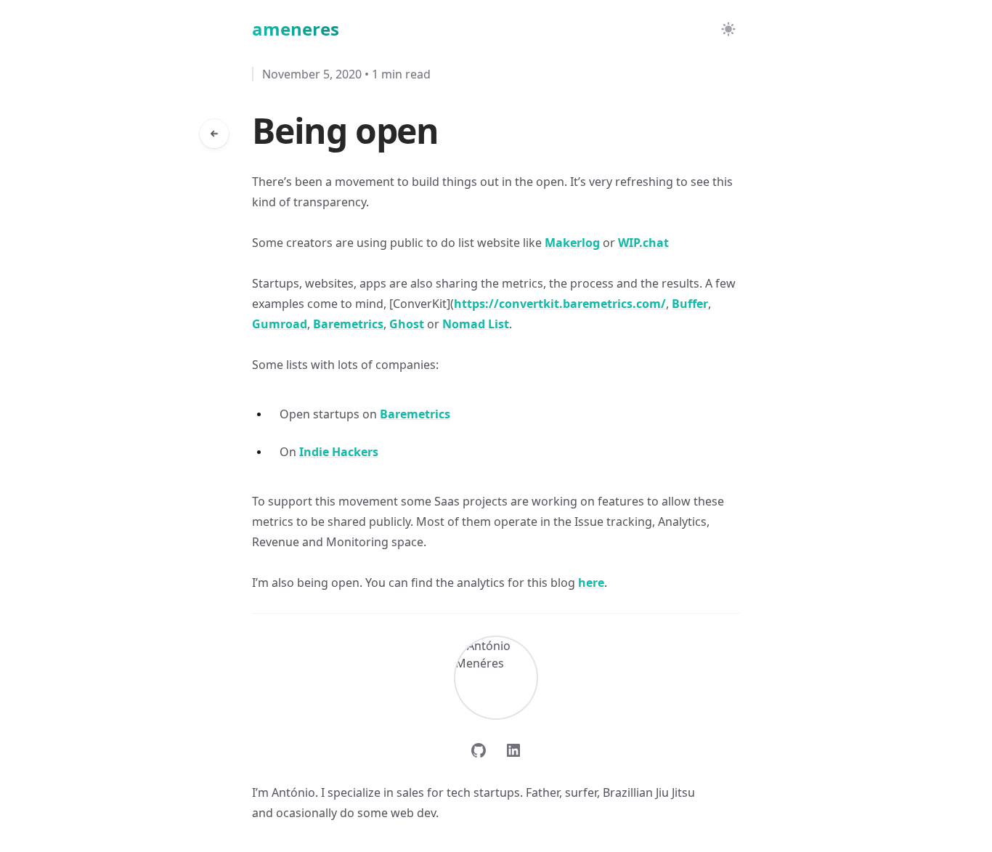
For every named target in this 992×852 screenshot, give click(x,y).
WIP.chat (643, 243)
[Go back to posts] (214, 133)
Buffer (690, 304)
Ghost (406, 324)
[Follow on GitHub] (478, 750)
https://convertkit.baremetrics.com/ (560, 304)
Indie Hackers (338, 452)
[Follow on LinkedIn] (513, 750)
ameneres (295, 29)
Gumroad (279, 324)
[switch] (728, 29)
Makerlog (572, 243)
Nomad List (475, 324)
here (591, 583)
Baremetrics (348, 324)
